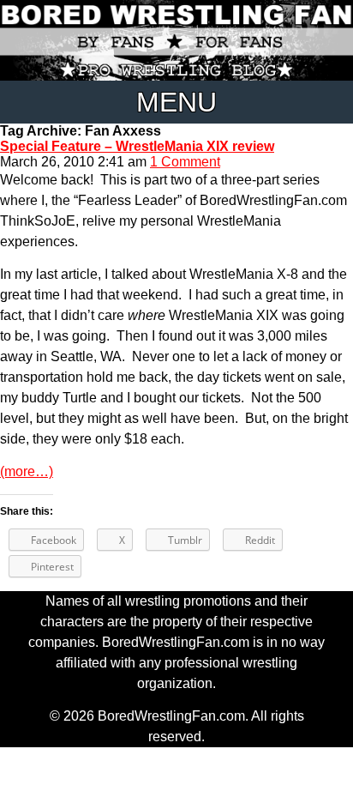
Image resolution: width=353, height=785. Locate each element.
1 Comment (185, 161)
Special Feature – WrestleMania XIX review (137, 146)
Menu (176, 102)
